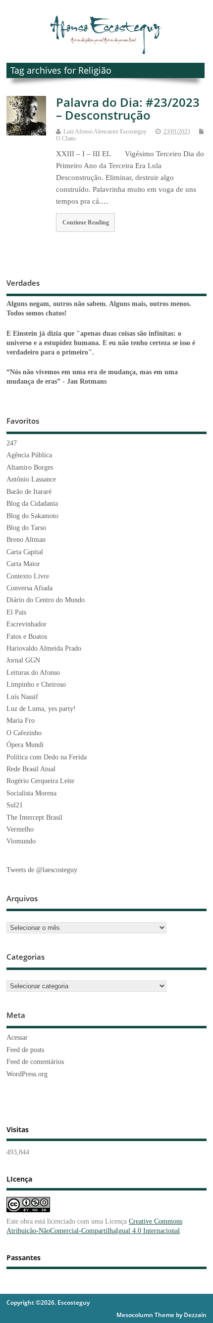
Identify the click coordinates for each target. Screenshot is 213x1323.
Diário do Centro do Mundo (45, 600)
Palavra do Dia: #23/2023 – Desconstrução (128, 108)
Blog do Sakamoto (32, 516)
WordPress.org (27, 1074)
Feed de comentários (35, 1061)
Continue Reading (85, 222)
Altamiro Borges (29, 467)
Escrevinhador (26, 624)
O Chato (66, 138)
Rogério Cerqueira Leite (40, 781)
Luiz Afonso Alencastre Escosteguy (105, 131)
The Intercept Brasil (34, 817)
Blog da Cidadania (32, 503)
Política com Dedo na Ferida (46, 757)
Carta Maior (23, 564)
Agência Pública (29, 455)
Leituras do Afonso (33, 672)
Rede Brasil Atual (30, 769)
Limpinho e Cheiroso (36, 684)
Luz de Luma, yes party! (41, 708)
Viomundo (21, 841)
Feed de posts (25, 1050)
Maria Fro (20, 720)
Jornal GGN (23, 660)
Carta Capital (24, 552)
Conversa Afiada (29, 588)
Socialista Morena (31, 793)
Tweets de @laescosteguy (41, 870)
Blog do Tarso (26, 527)
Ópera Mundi (25, 745)
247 (11, 443)
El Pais (16, 612)
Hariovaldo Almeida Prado (43, 648)
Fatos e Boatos (26, 636)
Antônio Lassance (31, 479)
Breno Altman (26, 539)
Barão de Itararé (29, 491)
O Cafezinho (24, 733)
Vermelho (20, 829)
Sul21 (14, 805)
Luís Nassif (22, 697)
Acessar (17, 1037)
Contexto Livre (27, 576)
